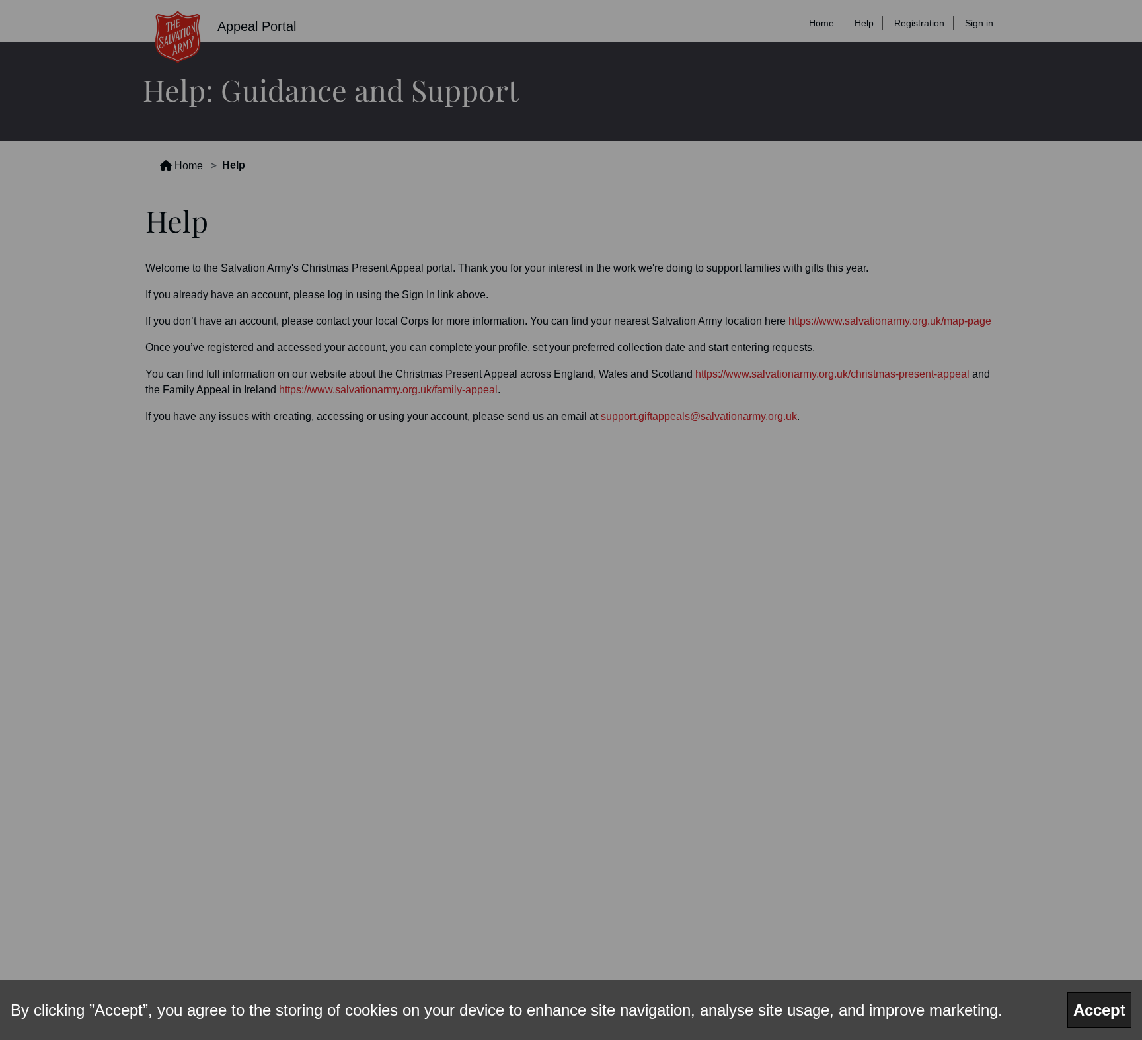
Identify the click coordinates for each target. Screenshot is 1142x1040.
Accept (1099, 1010)
